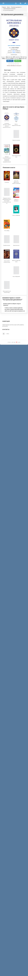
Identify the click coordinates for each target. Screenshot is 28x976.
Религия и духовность (16, 7)
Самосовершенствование (9, 8)
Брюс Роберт (15, 47)
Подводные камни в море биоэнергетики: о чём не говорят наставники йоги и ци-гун (6, 201)
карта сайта (16, 324)
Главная (4, 7)
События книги (14, 54)
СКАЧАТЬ (10, 60)
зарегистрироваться (19, 311)
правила (21, 324)
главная (4, 324)
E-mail (7, 333)
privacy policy (5, 326)
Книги (8, 7)
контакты (12, 324)
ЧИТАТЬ (18, 60)
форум (7, 324)
